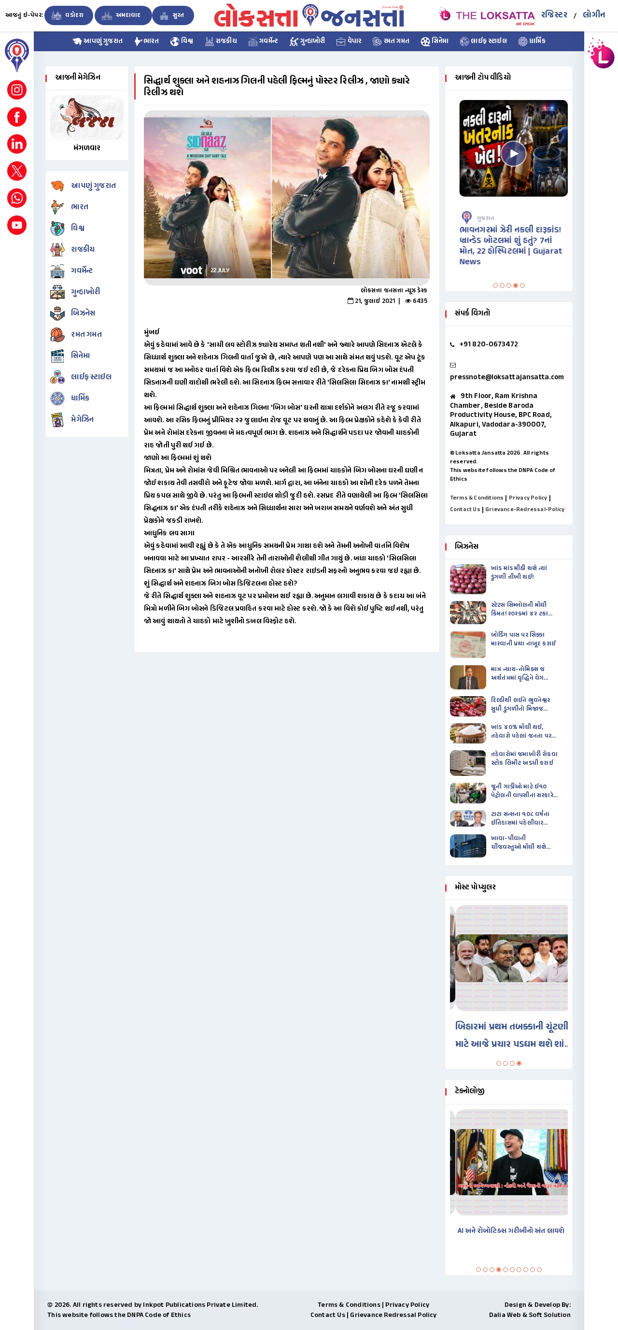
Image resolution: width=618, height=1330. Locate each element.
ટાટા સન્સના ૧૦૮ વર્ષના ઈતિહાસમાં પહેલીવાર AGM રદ (520, 819)
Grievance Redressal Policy (393, 1315)
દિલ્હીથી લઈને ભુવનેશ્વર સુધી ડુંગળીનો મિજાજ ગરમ (520, 705)
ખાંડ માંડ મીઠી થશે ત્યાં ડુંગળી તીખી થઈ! (519, 573)
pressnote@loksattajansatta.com (507, 377)
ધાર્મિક (537, 41)
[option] (287, 198)
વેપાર (353, 41)
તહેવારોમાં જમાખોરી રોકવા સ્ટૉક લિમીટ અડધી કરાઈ (524, 759)
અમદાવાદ (128, 15)
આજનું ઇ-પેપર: (24, 15)
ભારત (151, 41)
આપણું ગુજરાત (102, 41)
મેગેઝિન (82, 420)
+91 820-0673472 (489, 344)
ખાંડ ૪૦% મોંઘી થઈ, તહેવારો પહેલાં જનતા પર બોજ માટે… (521, 732)
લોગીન (594, 15)
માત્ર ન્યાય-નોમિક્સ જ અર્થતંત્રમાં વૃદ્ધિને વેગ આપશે (518, 674)
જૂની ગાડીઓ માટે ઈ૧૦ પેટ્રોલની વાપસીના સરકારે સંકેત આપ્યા (522, 791)
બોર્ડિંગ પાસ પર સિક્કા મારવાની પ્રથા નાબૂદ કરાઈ (523, 639)
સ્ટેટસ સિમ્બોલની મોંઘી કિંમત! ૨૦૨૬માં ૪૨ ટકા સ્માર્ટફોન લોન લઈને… (519, 609)
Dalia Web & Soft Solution (530, 1315)
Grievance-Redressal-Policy (524, 509)
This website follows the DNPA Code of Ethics (119, 1315)
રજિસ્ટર (554, 15)
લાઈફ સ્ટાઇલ (488, 41)
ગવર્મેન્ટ (268, 41)
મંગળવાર (87, 149)
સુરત (177, 15)
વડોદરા (74, 15)
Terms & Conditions (477, 498)
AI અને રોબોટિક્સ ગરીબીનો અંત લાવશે (505, 1231)
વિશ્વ (187, 41)
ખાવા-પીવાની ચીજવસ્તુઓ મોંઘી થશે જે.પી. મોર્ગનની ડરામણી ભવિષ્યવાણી (519, 843)
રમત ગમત (395, 41)
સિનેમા (439, 41)
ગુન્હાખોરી (312, 41)
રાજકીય (225, 41)
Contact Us (465, 509)
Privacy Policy (528, 498)
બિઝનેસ (83, 314)
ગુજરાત (481, 218)
